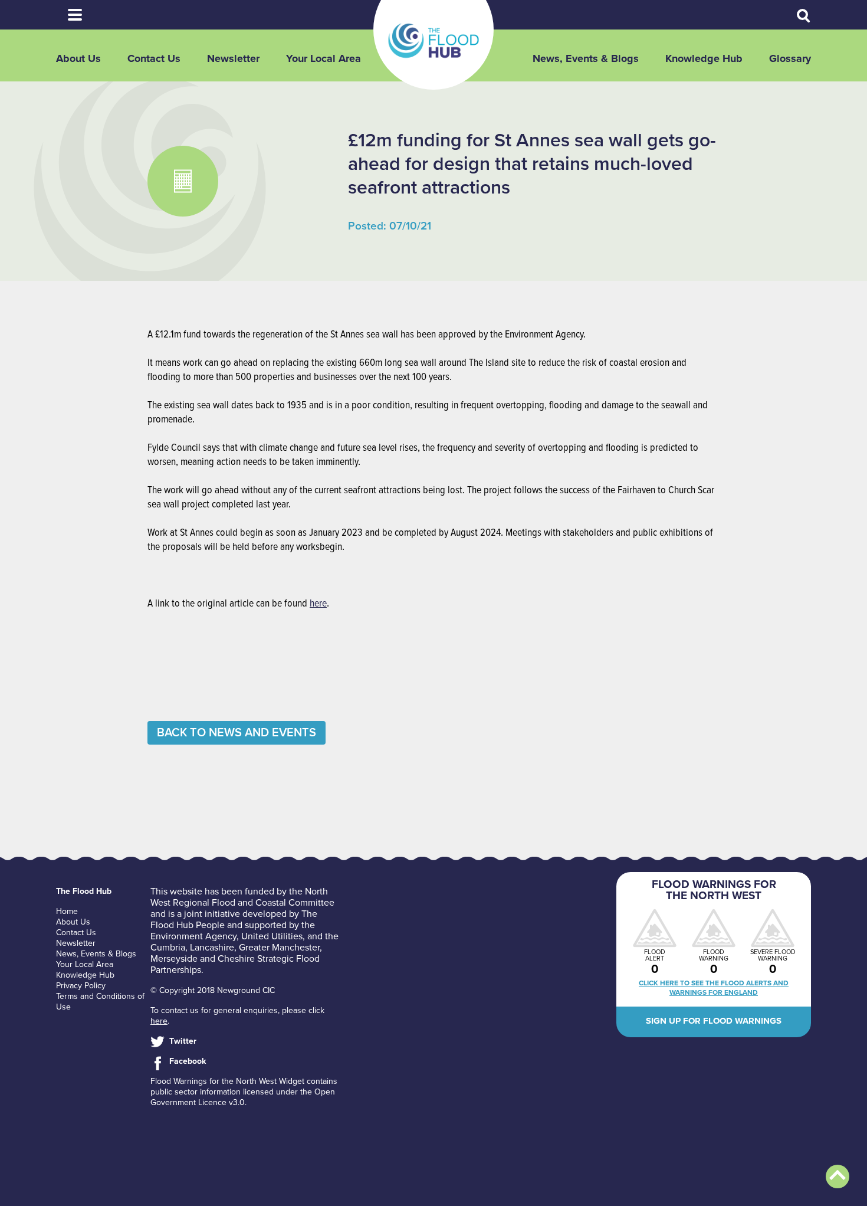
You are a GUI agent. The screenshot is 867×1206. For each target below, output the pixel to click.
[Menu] (75, 15)
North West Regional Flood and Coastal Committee (242, 897)
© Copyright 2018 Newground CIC (212, 990)
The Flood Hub (433, 40)
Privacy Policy (81, 986)
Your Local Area (323, 58)
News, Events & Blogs (586, 58)
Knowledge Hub (704, 58)
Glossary (790, 58)
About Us (78, 58)
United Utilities (272, 936)
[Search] (804, 16)
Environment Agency (193, 936)
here (318, 604)
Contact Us (153, 58)
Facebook (187, 1061)
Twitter (182, 1041)
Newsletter (233, 58)
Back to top (837, 1176)
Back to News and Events (236, 733)
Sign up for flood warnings (713, 1020)
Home (67, 911)
